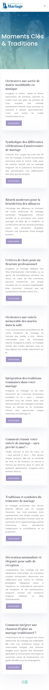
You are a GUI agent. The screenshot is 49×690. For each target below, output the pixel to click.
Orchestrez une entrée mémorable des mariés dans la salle (21, 321)
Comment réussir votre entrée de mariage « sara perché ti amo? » (22, 443)
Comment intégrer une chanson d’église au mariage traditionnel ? (21, 629)
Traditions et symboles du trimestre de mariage (23, 499)
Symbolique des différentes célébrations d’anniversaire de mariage (24, 146)
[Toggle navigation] (45, 6)
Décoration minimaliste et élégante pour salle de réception (23, 561)
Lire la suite (13, 123)
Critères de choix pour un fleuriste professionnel (23, 262)
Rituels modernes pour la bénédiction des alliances (22, 202)
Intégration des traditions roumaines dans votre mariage (23, 382)
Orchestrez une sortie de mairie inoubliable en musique (22, 85)
